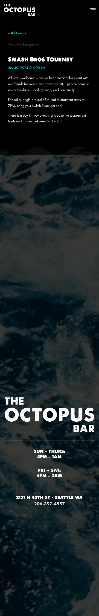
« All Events (17, 33)
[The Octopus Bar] (19, 9)
